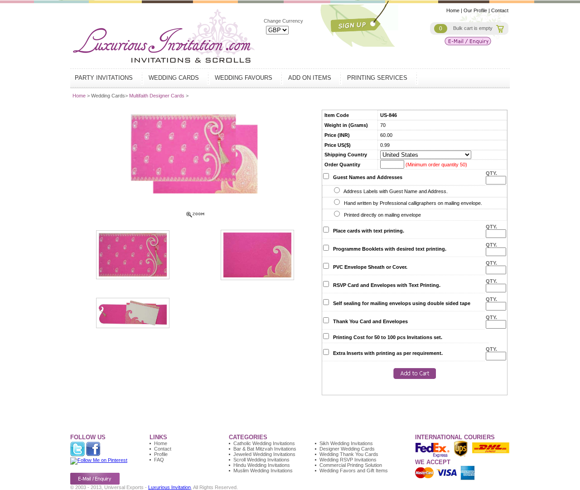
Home (452, 10)
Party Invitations (105, 77)
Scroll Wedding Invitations (261, 459)
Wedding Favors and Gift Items (353, 470)
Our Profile (475, 10)
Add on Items (310, 77)
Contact (499, 10)
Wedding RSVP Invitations (348, 459)
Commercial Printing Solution (350, 465)
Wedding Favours (244, 77)
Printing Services (378, 77)
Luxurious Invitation (169, 487)
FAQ (159, 459)
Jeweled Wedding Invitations (264, 454)
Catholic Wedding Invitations (264, 443)
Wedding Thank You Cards (348, 454)
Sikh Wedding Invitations (346, 443)
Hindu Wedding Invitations (261, 465)
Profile (161, 454)
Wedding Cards (175, 77)
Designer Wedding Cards (347, 448)
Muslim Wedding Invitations (263, 470)
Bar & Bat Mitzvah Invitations (264, 448)
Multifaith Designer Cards (157, 95)
